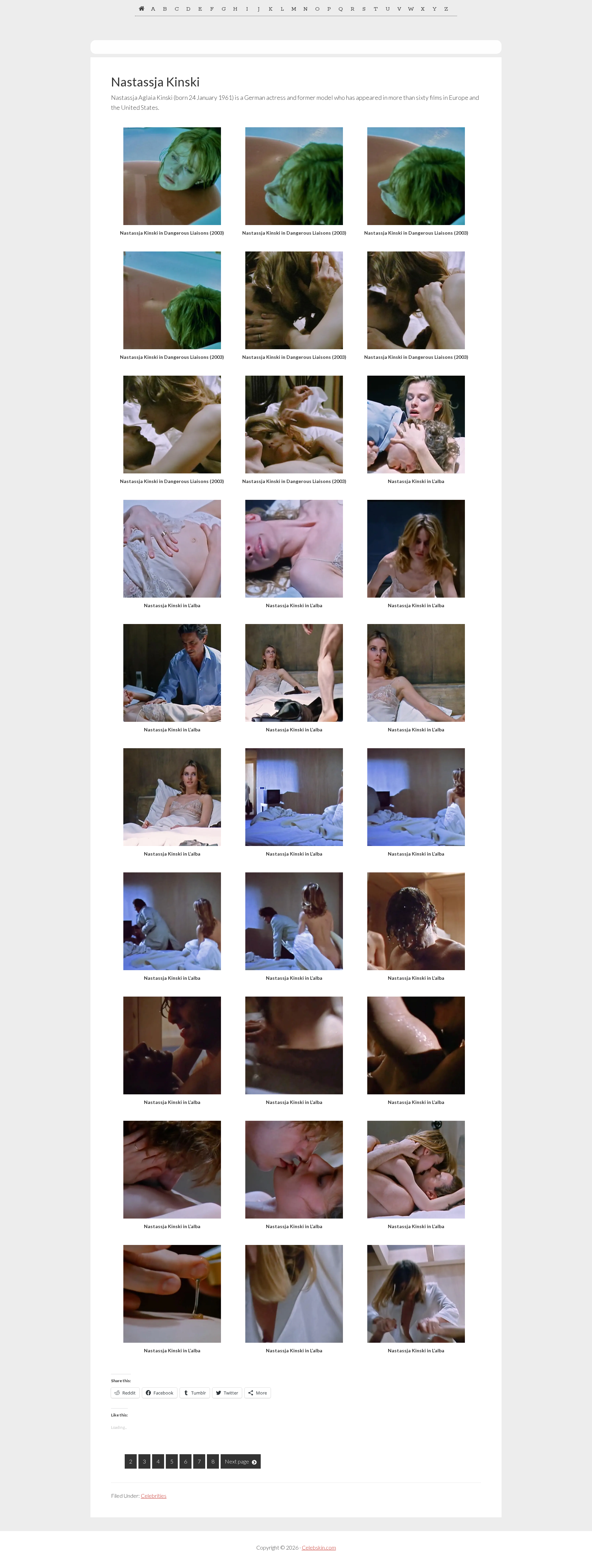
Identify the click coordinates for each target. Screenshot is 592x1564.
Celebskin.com (319, 1547)
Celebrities (153, 1495)
